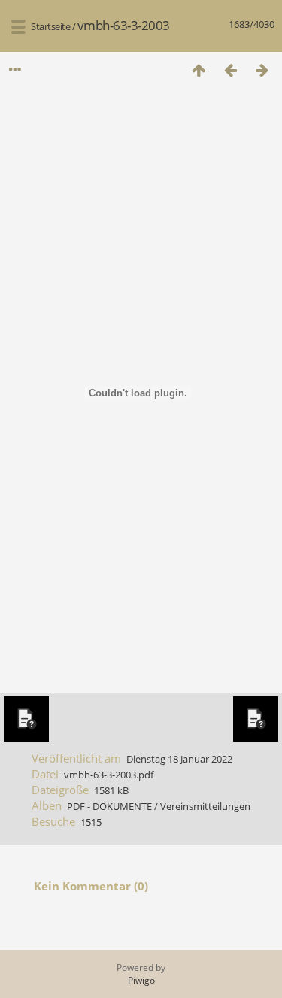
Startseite (50, 26)
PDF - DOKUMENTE (109, 806)
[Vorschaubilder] (198, 69)
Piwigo (141, 980)
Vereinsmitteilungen (205, 806)
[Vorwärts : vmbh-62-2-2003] (261, 69)
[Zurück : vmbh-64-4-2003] (230, 69)
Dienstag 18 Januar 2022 (179, 759)
